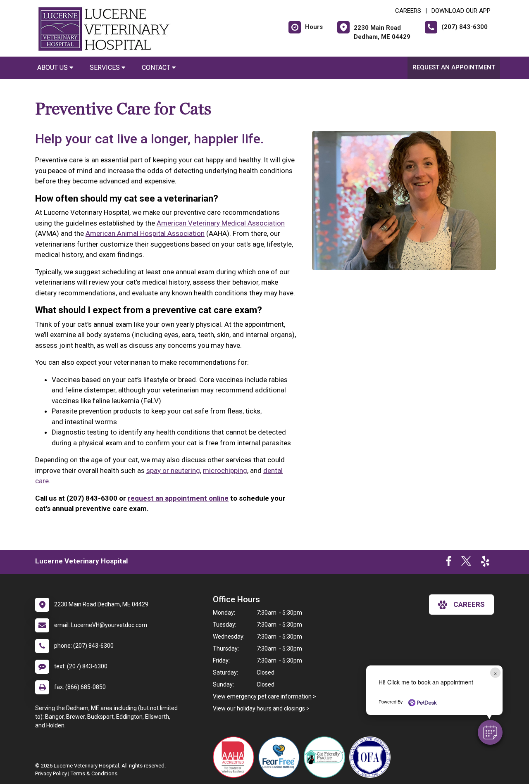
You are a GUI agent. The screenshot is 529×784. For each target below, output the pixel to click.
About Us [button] (53, 67)
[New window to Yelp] (485, 563)
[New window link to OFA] (372, 757)
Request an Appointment (453, 67)
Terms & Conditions (94, 773)
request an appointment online (178, 498)
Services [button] (106, 67)
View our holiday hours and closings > (261, 708)
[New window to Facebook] (448, 563)
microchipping (225, 470)
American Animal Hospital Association (145, 233)
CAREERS (408, 10)
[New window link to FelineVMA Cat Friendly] (326, 757)
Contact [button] (157, 67)
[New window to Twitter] (466, 563)
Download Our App (461, 10)
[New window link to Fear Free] (281, 757)
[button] (490, 732)
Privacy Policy (51, 773)
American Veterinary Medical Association (221, 223)
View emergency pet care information (262, 696)
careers (469, 604)
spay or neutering (173, 470)
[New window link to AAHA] (235, 757)
